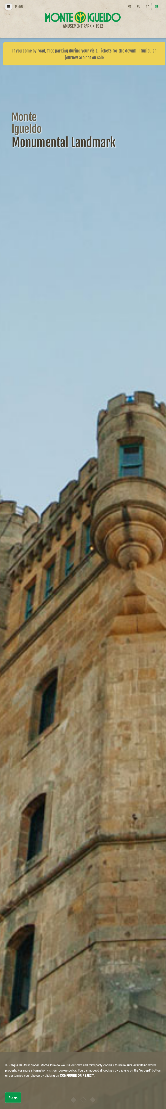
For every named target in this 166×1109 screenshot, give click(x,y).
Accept (13, 1097)
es (129, 6)
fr (147, 6)
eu (138, 6)
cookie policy (67, 1070)
